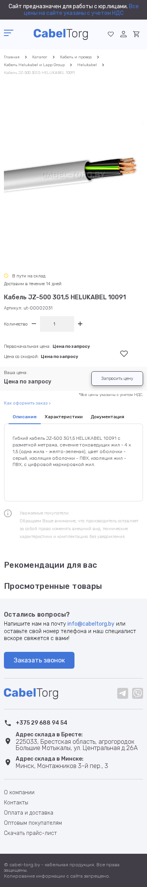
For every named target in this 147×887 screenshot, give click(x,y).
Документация (107, 416)
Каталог (39, 57)
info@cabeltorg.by (90, 624)
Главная (12, 57)
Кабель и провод (76, 57)
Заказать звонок (39, 660)
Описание (25, 416)
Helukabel (87, 65)
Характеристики (64, 416)
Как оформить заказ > (27, 403)
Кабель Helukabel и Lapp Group (34, 65)
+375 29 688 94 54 (41, 723)
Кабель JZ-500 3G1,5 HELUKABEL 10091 (39, 72)
